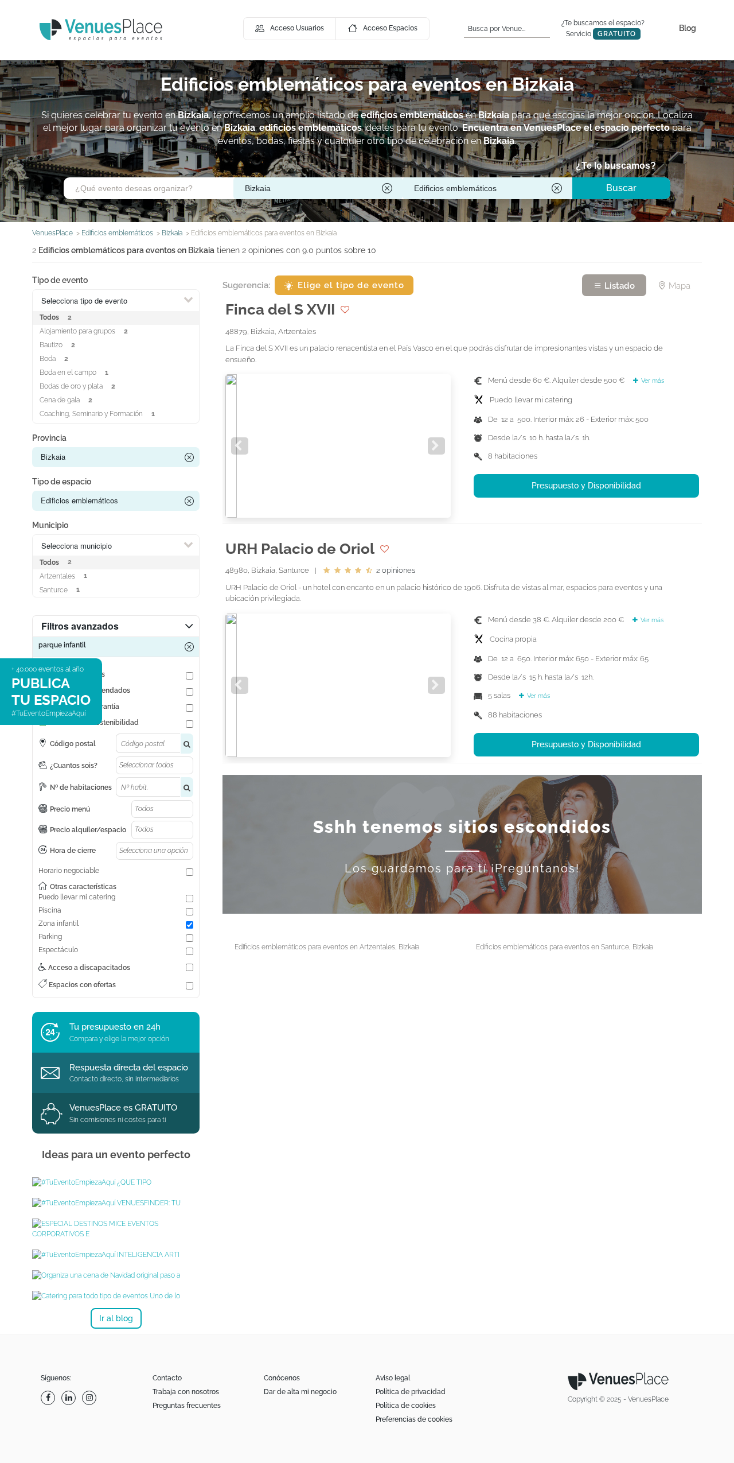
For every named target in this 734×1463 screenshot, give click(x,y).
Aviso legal (393, 1378)
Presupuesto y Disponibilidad (586, 485)
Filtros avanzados (80, 625)
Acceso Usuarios (297, 28)
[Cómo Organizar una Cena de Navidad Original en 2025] (116, 1275)
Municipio (50, 525)
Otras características (83, 887)
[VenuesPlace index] (101, 29)
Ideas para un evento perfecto (116, 1154)
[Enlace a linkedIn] (70, 1398)
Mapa (678, 286)
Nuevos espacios (77, 674)
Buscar (621, 188)
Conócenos (282, 1378)
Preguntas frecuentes (187, 1406)
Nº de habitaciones (81, 787)
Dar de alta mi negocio (300, 1392)
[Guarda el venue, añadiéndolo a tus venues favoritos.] (345, 309)
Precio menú (70, 809)
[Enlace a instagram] (90, 1398)
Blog (687, 28)
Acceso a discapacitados (88, 968)
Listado (618, 286)
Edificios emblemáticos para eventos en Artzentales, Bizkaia (327, 947)
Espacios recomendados (90, 690)
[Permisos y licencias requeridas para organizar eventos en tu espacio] (116, 1182)
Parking (50, 937)
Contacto (167, 1378)
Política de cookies (406, 1406)
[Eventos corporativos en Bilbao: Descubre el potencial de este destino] (116, 1228)
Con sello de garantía (84, 707)
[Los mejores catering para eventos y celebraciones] (116, 1296)
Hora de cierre (73, 851)
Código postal (73, 744)
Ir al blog (116, 1318)
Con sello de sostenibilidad (94, 723)
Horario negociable (68, 871)
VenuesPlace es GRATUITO (123, 1108)
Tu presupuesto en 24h (115, 1027)
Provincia (49, 438)
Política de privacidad (411, 1392)
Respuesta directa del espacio (128, 1067)
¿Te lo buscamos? (616, 165)
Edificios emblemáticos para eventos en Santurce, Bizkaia (564, 947)
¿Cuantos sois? (73, 766)
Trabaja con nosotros (186, 1392)
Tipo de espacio (61, 481)
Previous (239, 446)
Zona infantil (58, 923)
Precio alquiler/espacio (88, 830)
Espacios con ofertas (81, 985)
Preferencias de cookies (414, 1419)
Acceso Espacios (390, 28)
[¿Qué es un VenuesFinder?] (116, 1203)
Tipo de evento (60, 280)
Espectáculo (58, 950)
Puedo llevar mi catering (76, 897)
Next (436, 446)
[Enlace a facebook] (49, 1398)
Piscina (49, 910)
